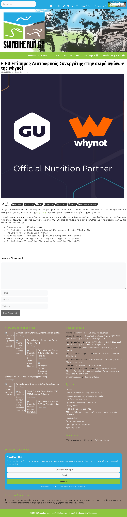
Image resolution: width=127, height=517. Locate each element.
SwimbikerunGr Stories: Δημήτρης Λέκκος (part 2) (38, 333)
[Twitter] (64, 6)
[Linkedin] (72, 6)
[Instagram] (59, 6)
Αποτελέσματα (89, 55)
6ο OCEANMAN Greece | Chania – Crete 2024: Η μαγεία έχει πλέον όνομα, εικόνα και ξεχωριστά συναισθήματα (92, 371)
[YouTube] (51, 6)
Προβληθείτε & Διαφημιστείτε (79, 424)
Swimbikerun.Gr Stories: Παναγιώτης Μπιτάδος (26, 377)
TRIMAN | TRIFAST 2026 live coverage (91, 333)
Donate (69, 389)
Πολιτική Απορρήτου (75, 421)
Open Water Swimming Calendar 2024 (82, 402)
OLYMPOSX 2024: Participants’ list (89, 365)
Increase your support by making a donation (85, 396)
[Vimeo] (68, 6)
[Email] (77, 6)
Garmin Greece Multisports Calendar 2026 (42, 55)
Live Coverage (70, 55)
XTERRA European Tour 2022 (78, 409)
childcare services (73, 377)
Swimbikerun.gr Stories (112, 55)
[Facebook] (55, 6)
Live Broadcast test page (76, 399)
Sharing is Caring (92, 377)
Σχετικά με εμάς (101, 6)
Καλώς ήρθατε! (86, 6)
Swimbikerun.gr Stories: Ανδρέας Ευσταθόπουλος (38, 384)
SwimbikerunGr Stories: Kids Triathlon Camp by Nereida (48, 353)
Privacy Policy (72, 405)
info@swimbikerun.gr (103, 440)
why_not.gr (41, 212)
